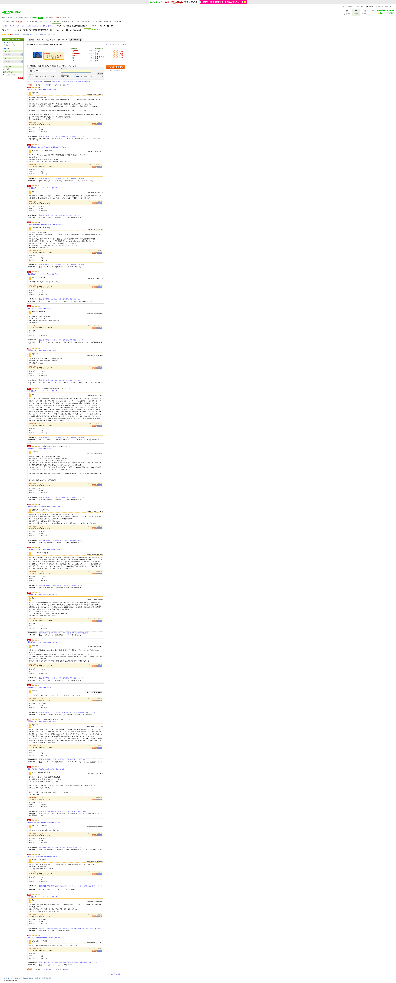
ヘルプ (343, 6)
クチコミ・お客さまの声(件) (23, 34)
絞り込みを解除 (100, 76)
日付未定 (8, 48)
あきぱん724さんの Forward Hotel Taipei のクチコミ (45, 506)
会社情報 (6, 978)
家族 (37, 76)
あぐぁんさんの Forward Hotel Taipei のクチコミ (44, 937)
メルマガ (52, 34)
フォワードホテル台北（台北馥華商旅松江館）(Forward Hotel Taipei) (41, 30)
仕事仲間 (52, 76)
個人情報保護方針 (15, 978)
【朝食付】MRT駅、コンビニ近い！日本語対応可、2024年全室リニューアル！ (62, 136)
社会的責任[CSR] (28, 978)
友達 (46, 76)
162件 (91, 53)
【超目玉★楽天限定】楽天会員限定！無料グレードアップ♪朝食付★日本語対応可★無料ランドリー (68, 963)
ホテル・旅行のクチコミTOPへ (116, 44)
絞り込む (100, 73)
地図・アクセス (62, 40)
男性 (86, 76)
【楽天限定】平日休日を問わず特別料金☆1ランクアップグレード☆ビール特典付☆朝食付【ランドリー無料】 (65, 886)
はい (94, 124)
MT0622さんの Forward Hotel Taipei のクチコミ (44, 856)
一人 (32, 76)
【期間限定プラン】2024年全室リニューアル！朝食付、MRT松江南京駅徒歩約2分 (63, 633)
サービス (59, 81)
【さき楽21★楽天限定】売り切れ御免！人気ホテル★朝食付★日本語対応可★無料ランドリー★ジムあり (70, 928)
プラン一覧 (40, 40)
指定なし (79, 76)
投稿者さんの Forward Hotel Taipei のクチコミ (43, 89)
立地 (64, 81)
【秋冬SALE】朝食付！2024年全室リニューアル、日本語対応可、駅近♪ (60, 540)
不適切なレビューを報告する (95, 122)
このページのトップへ (117, 974)
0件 (91, 60)
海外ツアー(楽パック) (12, 45)
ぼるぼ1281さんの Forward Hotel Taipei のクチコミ (45, 822)
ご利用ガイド (351, 6)
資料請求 (49, 978)
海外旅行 (4, 26)
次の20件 (66, 85)
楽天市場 (380, 6)
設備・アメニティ (75, 81)
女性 (91, 76)
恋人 (41, 76)
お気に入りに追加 (41, 34)
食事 (87, 81)
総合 (53, 81)
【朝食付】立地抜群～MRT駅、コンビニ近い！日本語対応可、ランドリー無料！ (62, 760)
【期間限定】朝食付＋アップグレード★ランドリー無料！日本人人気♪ (59, 847)
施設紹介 (31, 40)
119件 (91, 51)
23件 (91, 55)
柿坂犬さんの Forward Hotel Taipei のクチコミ (43, 274)
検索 (20, 78)
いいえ (99, 124)
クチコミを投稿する (115, 67)
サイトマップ (360, 6)
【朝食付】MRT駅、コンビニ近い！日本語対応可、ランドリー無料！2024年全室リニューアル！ (67, 712)
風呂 (83, 81)
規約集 (43, 978)
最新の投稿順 (38, 81)
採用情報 (37, 978)
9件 (91, 58)
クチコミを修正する (116, 70)
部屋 (68, 81)
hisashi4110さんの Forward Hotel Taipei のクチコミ (45, 549)
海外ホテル (9, 42)
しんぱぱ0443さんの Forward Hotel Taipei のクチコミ (46, 224)
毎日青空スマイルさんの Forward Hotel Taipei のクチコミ (47, 147)
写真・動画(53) (50, 40)
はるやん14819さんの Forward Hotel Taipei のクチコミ (46, 769)
